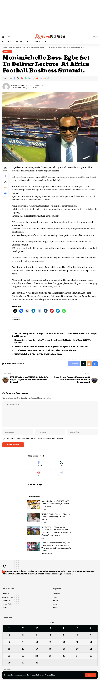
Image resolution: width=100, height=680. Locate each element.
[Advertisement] (50, 17)
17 (37, 649)
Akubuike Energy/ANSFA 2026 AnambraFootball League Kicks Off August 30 (55, 504)
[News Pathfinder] (50, 36)
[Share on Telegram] (40, 78)
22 (9, 656)
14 (91, 642)
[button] (90, 675)
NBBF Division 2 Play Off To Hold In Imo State (38, 354)
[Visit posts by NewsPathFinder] (6, 86)
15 (9, 649)
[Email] (44, 78)
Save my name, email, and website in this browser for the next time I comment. (34, 438)
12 (64, 642)
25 (50, 656)
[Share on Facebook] (14, 78)
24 (36, 656)
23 (23, 656)
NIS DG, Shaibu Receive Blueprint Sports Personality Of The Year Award (56, 517)
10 (37, 642)
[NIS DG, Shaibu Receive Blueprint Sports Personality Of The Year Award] (33, 517)
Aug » (9, 669)
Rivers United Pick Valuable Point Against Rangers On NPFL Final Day (51, 346)
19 (64, 649)
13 (77, 642)
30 (23, 663)
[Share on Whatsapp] (25, 78)
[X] (61, 464)
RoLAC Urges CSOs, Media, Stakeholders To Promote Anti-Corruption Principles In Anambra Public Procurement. (56, 531)
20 (77, 649)
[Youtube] (38, 474)
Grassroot (45, 553)
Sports (7, 51)
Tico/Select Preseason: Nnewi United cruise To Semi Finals (45, 350)
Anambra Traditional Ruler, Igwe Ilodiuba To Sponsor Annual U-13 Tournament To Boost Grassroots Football (56, 547)
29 (9, 663)
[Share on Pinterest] (22, 78)
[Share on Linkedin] (29, 78)
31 (37, 663)
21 (91, 649)
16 (23, 649)
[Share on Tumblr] (33, 78)
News (43, 538)
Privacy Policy (35, 675)
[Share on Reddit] (37, 78)
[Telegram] (61, 474)
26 (64, 656)
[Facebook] (38, 464)
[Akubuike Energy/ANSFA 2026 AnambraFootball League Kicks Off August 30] (33, 504)
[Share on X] (18, 78)
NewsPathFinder (17, 85)
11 (50, 642)
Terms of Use (50, 675)
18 (50, 649)
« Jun (4, 669)
